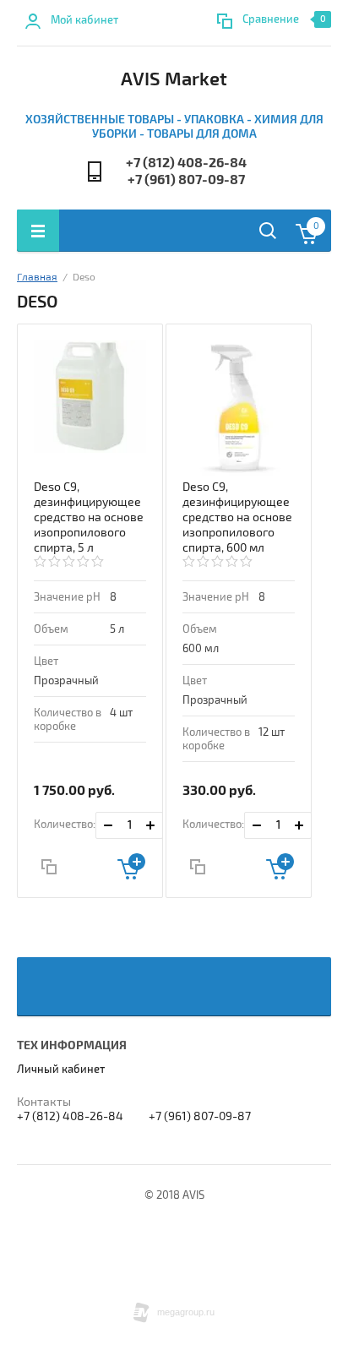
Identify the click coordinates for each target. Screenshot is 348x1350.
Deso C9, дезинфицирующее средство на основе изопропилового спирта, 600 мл (237, 517)
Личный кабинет (61, 1069)
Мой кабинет (84, 20)
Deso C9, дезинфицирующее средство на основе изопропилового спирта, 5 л (89, 517)
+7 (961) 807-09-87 (186, 179)
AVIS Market (174, 79)
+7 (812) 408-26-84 (186, 163)
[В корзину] (131, 866)
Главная (37, 277)
